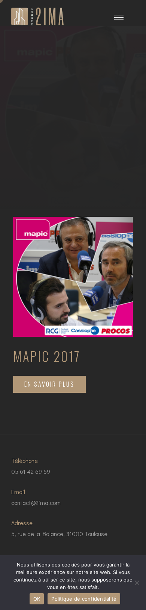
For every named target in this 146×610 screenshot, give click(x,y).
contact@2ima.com (36, 502)
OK (36, 599)
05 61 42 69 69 (30, 471)
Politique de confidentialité (83, 599)
